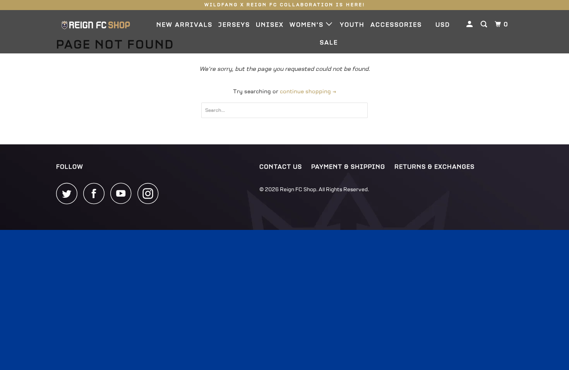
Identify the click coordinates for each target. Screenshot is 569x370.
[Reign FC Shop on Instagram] (150, 193)
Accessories (396, 25)
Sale (329, 42)
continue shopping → (308, 91)
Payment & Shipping (348, 167)
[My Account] (470, 24)
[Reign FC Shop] (95, 25)
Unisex (270, 25)
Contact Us (280, 167)
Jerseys (234, 25)
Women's (308, 25)
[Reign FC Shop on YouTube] (123, 193)
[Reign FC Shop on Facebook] (96, 193)
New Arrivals (184, 25)
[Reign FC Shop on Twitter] (69, 193)
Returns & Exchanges (434, 167)
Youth (352, 25)
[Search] (484, 24)
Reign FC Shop (298, 189)
